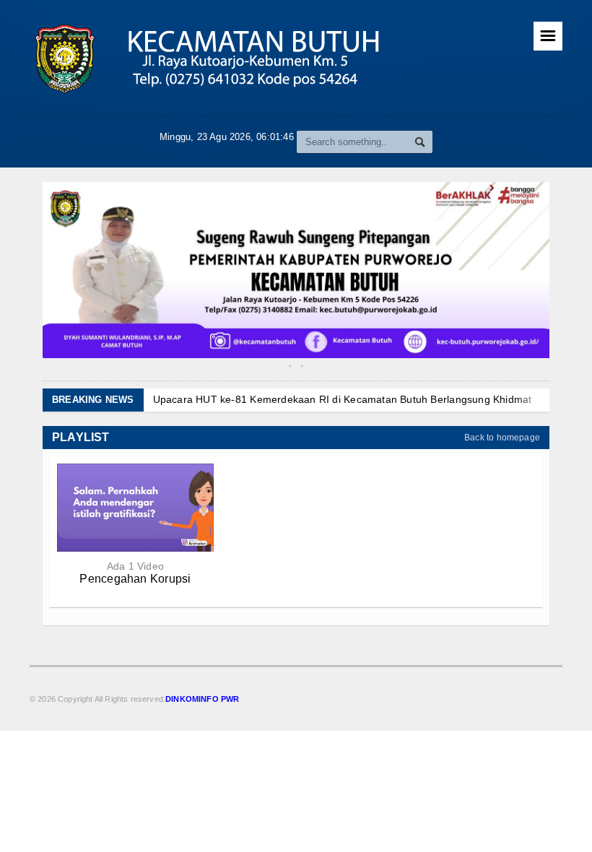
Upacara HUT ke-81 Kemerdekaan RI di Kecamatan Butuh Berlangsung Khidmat (342, 399)
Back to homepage (502, 437)
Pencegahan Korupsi (135, 579)
